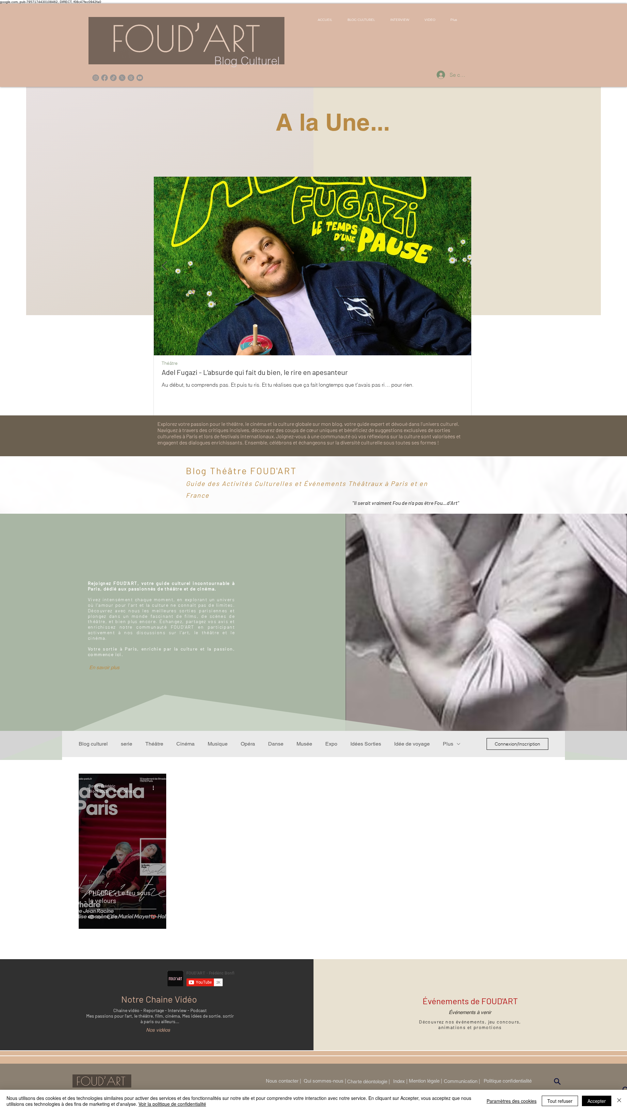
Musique (218, 744)
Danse (275, 744)
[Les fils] (131, 77)
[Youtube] (140, 77)
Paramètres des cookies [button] (512, 1101)
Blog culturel (93, 744)
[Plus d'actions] (155, 788)
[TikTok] (113, 77)
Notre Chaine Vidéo (159, 999)
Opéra (248, 744)
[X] (122, 77)
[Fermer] (619, 1101)
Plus (448, 744)
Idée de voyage (412, 744)
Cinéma (185, 744)
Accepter (596, 1101)
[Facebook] (104, 77)
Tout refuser (559, 1101)
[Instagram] (95, 77)
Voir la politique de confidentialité (172, 1104)
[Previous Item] (164, 266)
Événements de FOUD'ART (470, 1001)
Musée (304, 744)
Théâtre (170, 363)
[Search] (557, 1081)
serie (126, 744)
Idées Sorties (365, 744)
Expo (331, 744)
